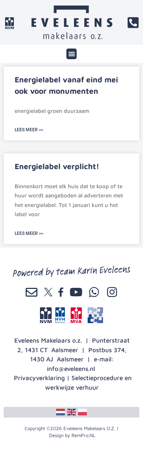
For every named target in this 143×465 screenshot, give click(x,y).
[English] (71, 411)
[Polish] (82, 411)
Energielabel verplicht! (57, 166)
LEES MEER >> (29, 129)
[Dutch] (60, 411)
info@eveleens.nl (71, 368)
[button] (71, 54)
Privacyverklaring (39, 378)
